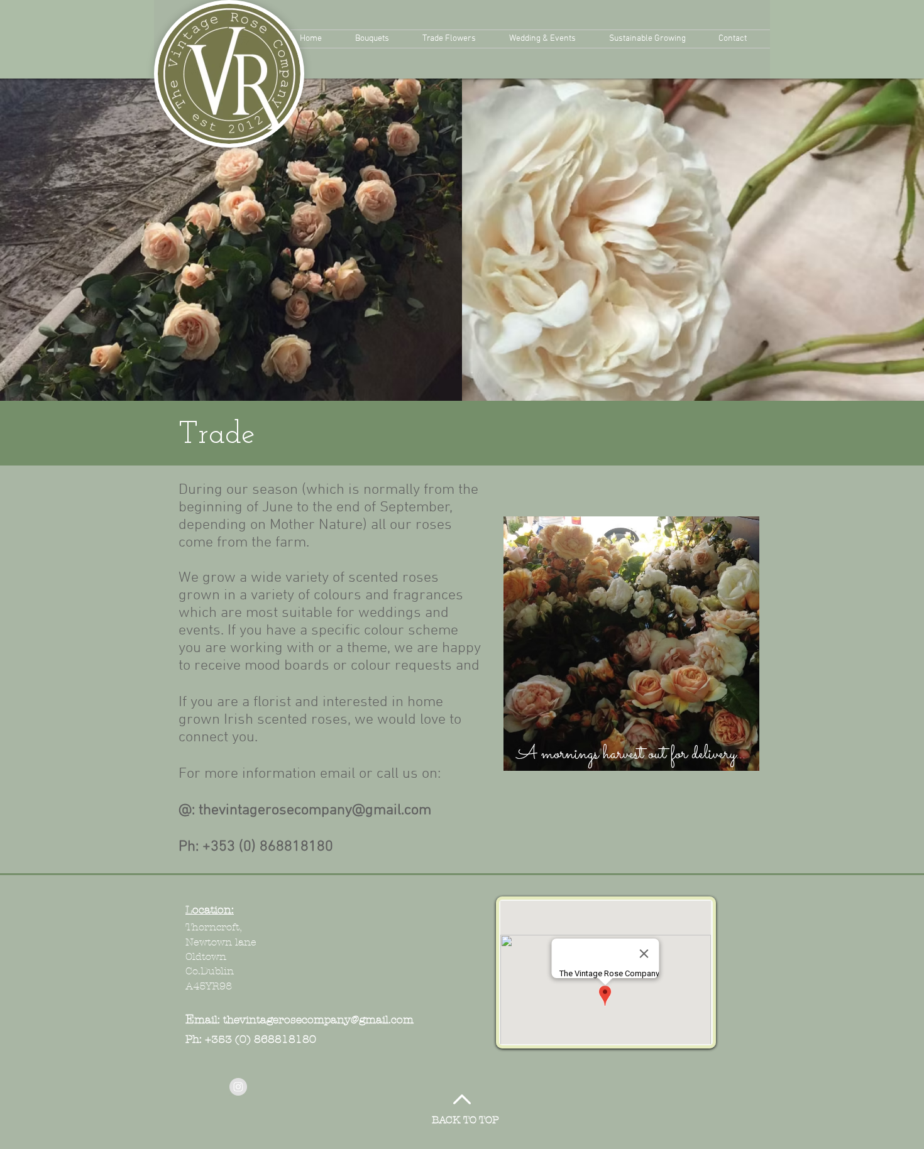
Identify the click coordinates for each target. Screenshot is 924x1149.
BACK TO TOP (465, 1120)
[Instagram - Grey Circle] (238, 1087)
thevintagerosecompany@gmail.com (315, 810)
